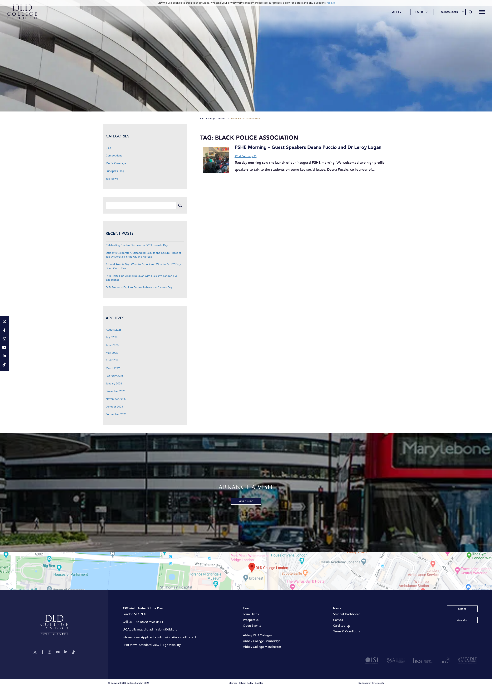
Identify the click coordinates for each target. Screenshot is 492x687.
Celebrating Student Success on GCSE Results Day (137, 245)
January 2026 (114, 383)
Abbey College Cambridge (261, 641)
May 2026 (112, 353)
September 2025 (116, 414)
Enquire (422, 12)
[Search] (470, 12)
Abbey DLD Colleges (257, 635)
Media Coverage (116, 163)
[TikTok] (73, 652)
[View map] (246, 571)
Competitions (114, 155)
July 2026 (111, 337)
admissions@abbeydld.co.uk (177, 637)
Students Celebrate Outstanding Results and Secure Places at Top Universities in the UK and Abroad (143, 255)
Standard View (149, 645)
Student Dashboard (346, 614)
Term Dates (251, 614)
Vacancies (462, 620)
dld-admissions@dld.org (161, 629)
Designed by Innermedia (371, 683)
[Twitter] (35, 652)
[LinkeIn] (65, 652)
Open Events (252, 626)
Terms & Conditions (347, 631)
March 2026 (113, 368)
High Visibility (171, 645)
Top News (112, 178)
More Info (246, 501)
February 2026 (115, 376)
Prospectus (250, 620)
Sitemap (233, 683)
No (333, 3)
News (337, 608)
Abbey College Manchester (262, 647)
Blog (108, 148)
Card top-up (341, 626)
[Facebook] (42, 652)
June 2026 (112, 345)
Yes (328, 3)
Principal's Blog (115, 171)
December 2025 (115, 391)
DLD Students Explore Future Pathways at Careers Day (139, 287)
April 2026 (112, 360)
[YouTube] (58, 652)
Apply (397, 12)
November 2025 (116, 399)
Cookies (259, 683)
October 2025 (114, 406)
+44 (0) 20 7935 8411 (148, 622)
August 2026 (113, 330)
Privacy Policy (246, 683)
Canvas (338, 620)
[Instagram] (49, 652)
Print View (130, 645)
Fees (246, 608)
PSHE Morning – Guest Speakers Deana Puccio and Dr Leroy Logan (308, 147)
